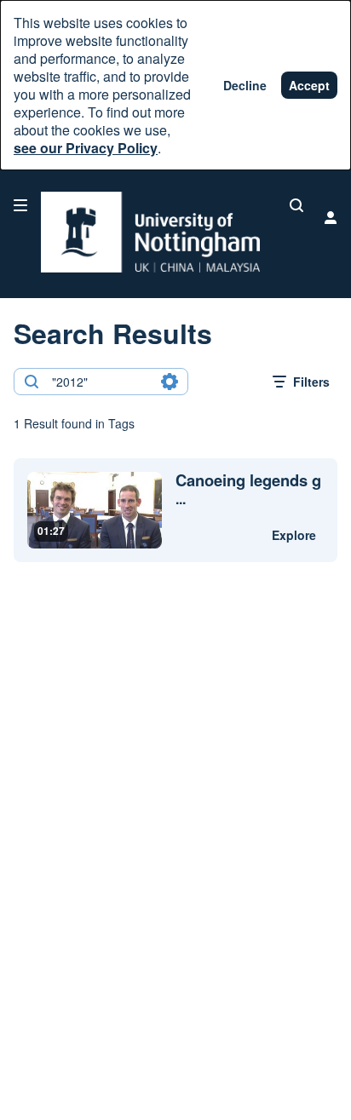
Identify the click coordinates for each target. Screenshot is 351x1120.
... (248, 490)
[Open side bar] (20, 205)
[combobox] (100, 381)
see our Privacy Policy (86, 148)
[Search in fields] (169, 381)
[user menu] (330, 217)
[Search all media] (296, 205)
